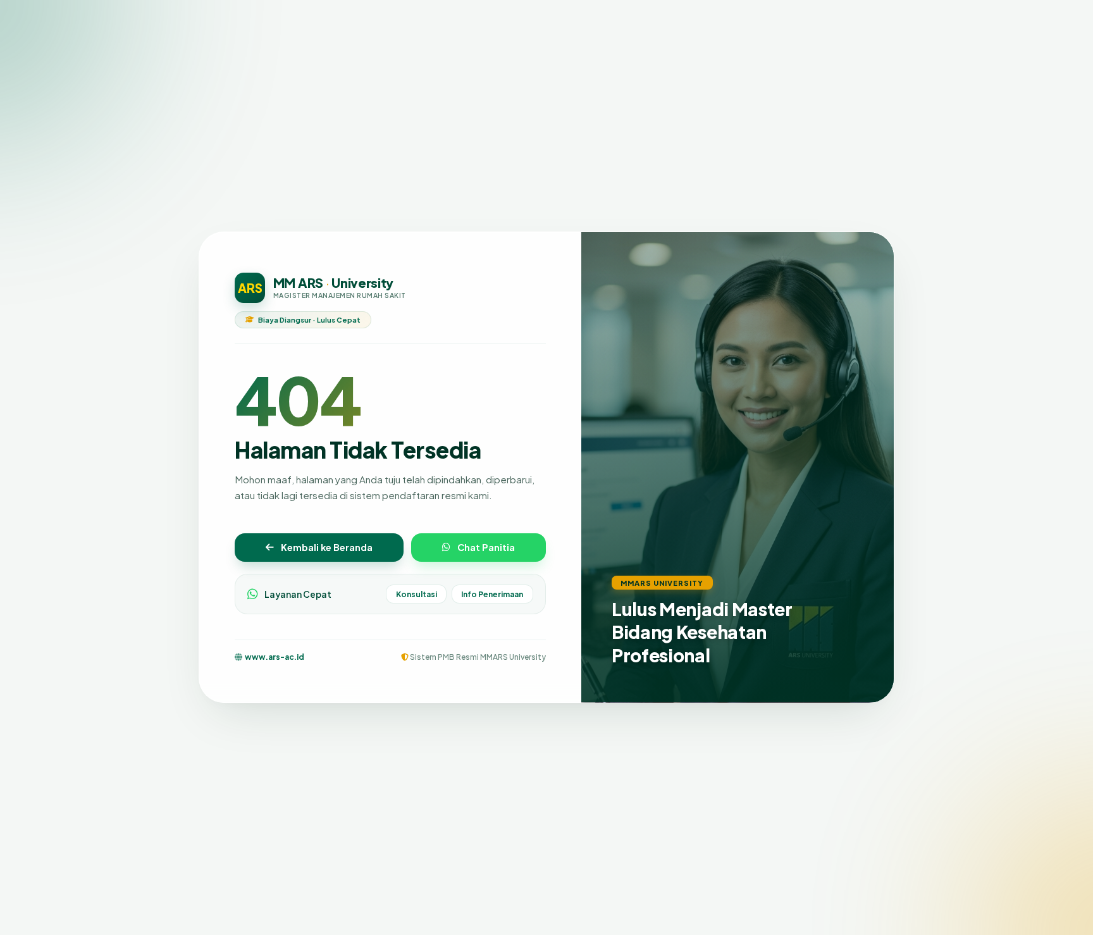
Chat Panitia (486, 548)
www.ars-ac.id (274, 657)
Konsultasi (416, 594)
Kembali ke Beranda (327, 548)
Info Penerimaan (492, 594)
